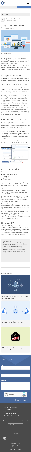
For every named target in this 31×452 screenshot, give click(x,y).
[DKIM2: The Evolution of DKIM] (15, 307)
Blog (7, 19)
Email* (3, 372)
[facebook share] (5, 438)
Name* (3, 365)
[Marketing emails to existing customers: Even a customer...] (15, 333)
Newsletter (15, 433)
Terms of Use (15, 445)
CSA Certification (24, 7)
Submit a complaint (15, 425)
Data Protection (15, 443)
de (3, 7)
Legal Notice (15, 446)
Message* (4, 380)
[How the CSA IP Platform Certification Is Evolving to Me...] (15, 281)
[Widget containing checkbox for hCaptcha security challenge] (15, 394)
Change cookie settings (15, 449)
